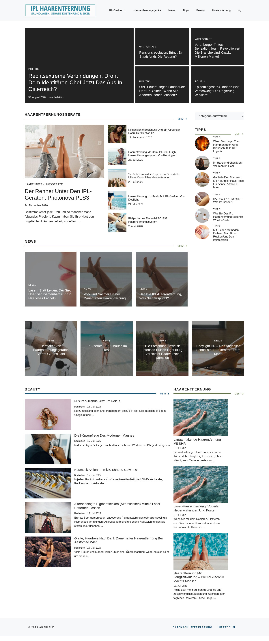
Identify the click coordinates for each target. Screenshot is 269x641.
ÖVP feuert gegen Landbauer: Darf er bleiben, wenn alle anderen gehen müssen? (162, 91)
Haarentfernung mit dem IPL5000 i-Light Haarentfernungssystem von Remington (152, 153)
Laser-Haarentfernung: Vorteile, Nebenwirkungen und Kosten (196, 508)
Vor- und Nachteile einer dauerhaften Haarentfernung (105, 296)
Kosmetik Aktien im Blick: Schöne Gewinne (105, 470)
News (171, 10)
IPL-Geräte (115, 10)
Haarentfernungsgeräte (147, 10)
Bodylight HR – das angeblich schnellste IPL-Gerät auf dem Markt (218, 350)
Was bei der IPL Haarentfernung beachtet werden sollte (228, 217)
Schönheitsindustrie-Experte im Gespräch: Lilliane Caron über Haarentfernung (153, 176)
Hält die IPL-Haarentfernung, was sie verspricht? (160, 296)
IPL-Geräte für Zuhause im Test (107, 348)
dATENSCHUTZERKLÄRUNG (192, 627)
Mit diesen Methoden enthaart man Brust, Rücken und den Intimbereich (226, 234)
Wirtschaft (148, 47)
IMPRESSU (226, 627)
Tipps (186, 10)
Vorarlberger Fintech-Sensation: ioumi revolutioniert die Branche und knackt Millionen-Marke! (217, 50)
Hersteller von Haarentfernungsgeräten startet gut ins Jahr (51, 350)
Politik (33, 69)
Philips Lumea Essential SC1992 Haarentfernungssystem (147, 220)
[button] (239, 10)
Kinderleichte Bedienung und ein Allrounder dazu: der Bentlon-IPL (154, 131)
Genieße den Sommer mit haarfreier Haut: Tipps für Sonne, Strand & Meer (228, 182)
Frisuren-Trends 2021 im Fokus (97, 401)
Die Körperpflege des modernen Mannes (104, 435)
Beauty (200, 10)
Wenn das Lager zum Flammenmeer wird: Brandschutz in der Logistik (226, 146)
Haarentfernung (221, 10)
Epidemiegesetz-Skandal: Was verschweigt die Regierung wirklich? (217, 91)
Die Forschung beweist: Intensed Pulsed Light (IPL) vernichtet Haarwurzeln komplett (162, 352)
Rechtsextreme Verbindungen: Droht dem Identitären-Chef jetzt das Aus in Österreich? (75, 82)
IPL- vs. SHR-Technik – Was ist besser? (227, 200)
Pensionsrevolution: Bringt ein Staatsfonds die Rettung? (161, 54)
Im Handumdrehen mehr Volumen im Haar (227, 164)
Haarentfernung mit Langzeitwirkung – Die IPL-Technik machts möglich (198, 577)
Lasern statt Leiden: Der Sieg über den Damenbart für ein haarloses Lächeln (50, 294)
